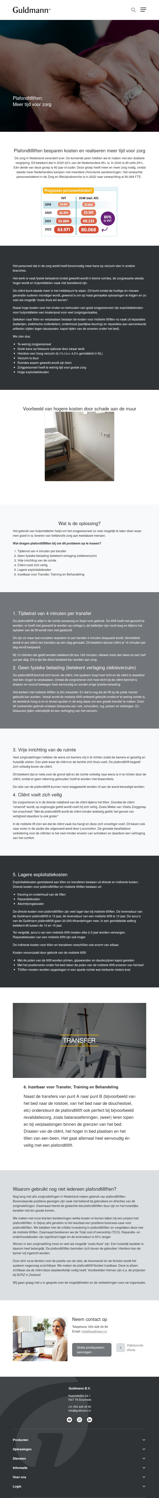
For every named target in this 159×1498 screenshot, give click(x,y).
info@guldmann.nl (94, 1331)
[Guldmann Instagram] (79, 1419)
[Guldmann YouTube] (69, 1419)
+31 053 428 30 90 (79, 1406)
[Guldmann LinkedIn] (89, 1419)
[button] (143, 10)
